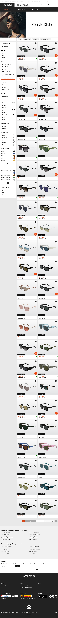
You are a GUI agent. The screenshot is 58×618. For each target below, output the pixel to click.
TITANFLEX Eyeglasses (6, 553)
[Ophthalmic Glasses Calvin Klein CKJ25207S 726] (27, 247)
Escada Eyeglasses (33, 553)
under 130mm (7, 64)
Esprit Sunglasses (33, 536)
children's (5, 57)
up (56, 612)
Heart (4, 135)
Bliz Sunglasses (5, 534)
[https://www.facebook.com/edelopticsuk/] (50, 596)
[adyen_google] (16, 596)
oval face (5, 137)
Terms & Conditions (5, 612)
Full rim (5, 126)
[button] (7, 5)
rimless (4, 128)
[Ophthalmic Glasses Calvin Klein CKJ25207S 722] (27, 307)
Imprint (16, 612)
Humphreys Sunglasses (34, 534)
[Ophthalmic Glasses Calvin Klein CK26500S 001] (27, 108)
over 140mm (7, 71)
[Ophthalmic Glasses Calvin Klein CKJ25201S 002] (27, 466)
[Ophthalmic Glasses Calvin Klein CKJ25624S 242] (27, 188)
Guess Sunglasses (5, 532)
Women (4, 53)
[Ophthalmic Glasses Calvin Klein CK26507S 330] (27, 228)
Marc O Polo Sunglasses (34, 532)
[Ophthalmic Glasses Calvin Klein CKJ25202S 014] (27, 406)
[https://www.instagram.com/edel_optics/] (53, 596)
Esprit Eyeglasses (5, 551)
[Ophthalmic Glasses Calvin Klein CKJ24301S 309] (27, 426)
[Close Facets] (8, 39)
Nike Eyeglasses (33, 551)
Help (39, 583)
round (4, 110)
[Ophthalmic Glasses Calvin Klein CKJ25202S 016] (27, 49)
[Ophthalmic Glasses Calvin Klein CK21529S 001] (27, 148)
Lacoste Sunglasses (33, 537)
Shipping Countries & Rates (26, 587)
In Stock (4, 87)
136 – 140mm (7, 69)
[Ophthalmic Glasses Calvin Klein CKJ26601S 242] (27, 267)
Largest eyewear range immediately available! (13, 1)
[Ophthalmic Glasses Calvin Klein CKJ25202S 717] (27, 486)
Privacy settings (4, 585)
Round (4, 140)
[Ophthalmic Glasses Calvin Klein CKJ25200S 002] (27, 168)
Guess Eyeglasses (5, 549)
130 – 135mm (7, 66)
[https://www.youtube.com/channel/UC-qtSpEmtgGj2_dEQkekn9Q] (56, 596)
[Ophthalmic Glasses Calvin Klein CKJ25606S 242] (27, 506)
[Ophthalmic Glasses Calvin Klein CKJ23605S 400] (27, 446)
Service (21, 583)
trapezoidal (5, 144)
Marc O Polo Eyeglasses (6, 548)
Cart (49, 6)
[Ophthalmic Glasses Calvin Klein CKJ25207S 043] (27, 386)
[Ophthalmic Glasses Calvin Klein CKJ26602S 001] (27, 88)
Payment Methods (24, 585)
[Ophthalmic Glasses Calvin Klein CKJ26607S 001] (27, 367)
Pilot (4, 112)
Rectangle (5, 102)
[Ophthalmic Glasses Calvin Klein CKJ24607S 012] (27, 68)
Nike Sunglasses (33, 539)
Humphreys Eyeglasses (6, 546)
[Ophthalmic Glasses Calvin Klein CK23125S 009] (27, 208)
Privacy (12, 612)
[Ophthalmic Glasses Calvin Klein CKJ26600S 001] (27, 347)
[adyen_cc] (2, 596)
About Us (3, 583)
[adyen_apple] (13, 596)
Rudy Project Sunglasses (7, 537)
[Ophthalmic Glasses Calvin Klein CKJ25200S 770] (27, 287)
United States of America (53, 1)
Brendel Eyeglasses (33, 548)
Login (42, 6)
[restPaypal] (9, 596)
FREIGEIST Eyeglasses (34, 546)
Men (4, 55)
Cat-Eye (4, 107)
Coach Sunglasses (5, 536)
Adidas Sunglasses (5, 539)
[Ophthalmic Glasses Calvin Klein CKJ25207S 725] (27, 327)
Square (4, 105)
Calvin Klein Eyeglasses (34, 549)
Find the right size (8, 78)
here (37, 569)
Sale (4, 84)
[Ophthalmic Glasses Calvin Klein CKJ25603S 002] (27, 128)
